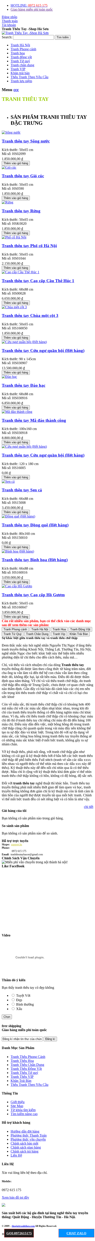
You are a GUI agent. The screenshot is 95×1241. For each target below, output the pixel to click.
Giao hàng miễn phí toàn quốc (32, 9)
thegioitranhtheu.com (23, 1226)
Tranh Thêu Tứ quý (24, 1073)
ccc (16, 89)
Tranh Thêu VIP (22, 1077)
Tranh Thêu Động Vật (26, 1069)
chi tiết (88, 807)
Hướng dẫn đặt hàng (25, 1131)
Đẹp (19, 1000)
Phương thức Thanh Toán (29, 1135)
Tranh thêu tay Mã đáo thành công (34, 420)
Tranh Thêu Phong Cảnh (28, 1057)
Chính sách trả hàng (24, 1151)
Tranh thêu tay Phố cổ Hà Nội (29, 245)
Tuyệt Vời (23, 995)
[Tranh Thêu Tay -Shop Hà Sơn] (25, 33)
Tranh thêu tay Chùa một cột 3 (30, 315)
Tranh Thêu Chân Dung (27, 1065)
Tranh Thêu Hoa (22, 1061)
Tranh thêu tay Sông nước (26, 141)
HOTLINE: (29, 5)
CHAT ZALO (76, 1233)
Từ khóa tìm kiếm (23, 1110)
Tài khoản (9, 25)
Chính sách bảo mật (24, 1143)
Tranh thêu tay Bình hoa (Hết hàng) (35, 559)
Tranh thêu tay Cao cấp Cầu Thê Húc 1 (38, 280)
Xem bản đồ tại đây (15, 1197)
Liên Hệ (16, 1155)
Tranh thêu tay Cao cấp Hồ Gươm (33, 594)
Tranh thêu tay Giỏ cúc (23, 176)
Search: (7, 37)
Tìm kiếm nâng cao (24, 1114)
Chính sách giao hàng (26, 1147)
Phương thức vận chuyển (28, 1139)
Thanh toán (10, 21)
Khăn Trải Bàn (21, 1081)
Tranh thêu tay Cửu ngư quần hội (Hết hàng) (43, 350)
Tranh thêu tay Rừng (21, 211)
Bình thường (25, 1004)
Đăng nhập (9, 17)
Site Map (17, 1106)
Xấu (19, 1009)
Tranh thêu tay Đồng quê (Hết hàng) (35, 525)
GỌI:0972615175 (19, 1233)
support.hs (16, 844)
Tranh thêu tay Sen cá (22, 490)
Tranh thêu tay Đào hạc (23, 385)
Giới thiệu (18, 1102)
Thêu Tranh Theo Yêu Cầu (29, 1085)
